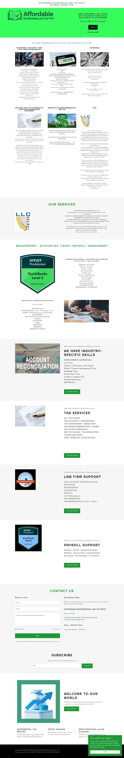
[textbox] (37, 603)
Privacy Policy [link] (43, 641)
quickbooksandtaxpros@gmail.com (65, 143)
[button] (15, 629)
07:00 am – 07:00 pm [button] (78, 629)
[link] (62, 5)
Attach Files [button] (20, 629)
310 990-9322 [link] (76, 617)
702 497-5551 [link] (85, 617)
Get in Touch (71, 709)
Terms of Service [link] (52, 641)
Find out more (72, 391)
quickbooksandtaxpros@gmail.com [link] (74, 619)
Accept (105, 751)
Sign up (87, 666)
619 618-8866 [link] (68, 617)
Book (93, 27)
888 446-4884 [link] (93, 32)
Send (37, 635)
